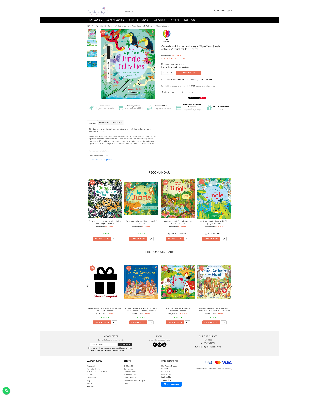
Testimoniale (91, 377)
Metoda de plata (130, 375)
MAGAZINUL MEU (94, 361)
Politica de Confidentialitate (114, 350)
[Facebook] (155, 344)
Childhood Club (129, 366)
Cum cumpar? (129, 369)
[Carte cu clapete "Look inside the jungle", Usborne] (178, 198)
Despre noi (91, 366)
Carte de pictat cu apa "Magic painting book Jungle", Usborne (105, 222)
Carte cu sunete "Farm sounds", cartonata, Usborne (178, 309)
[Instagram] (164, 344)
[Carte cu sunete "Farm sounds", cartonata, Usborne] (178, 282)
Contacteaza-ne (173, 384)
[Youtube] (159, 344)
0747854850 (209, 343)
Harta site (90, 386)
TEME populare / (100, 26)
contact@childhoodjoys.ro (209, 346)
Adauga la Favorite (170, 92)
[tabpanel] (128, 64)
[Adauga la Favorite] (114, 239)
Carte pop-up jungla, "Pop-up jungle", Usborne (141, 222)
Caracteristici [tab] (104, 123)
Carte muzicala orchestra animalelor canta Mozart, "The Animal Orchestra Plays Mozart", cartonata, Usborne (214, 309)
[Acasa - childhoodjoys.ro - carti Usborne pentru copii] (99, 11)
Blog (193, 20)
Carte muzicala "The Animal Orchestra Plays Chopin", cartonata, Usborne (141, 309)
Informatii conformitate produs (100, 159)
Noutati (89, 383)
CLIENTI (127, 361)
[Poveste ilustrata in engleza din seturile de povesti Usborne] (105, 282)
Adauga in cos (188, 72)
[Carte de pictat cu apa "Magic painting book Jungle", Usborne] (105, 198)
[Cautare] (168, 11)
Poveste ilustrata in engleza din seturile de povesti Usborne (104, 309)
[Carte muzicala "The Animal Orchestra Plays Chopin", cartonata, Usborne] (141, 282)
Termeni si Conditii (93, 369)
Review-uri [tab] (117, 123)
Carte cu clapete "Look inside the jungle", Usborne (178, 222)
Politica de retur (130, 377)
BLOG (186, 20)
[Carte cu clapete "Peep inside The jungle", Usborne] (214, 198)
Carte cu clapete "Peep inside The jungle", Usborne (214, 222)
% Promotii (176, 20)
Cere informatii (189, 92)
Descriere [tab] (92, 123)
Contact (89, 375)
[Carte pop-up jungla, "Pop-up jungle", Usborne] (141, 198)
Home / (90, 26)
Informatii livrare (130, 372)
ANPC (126, 383)
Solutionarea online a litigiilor (134, 380)
